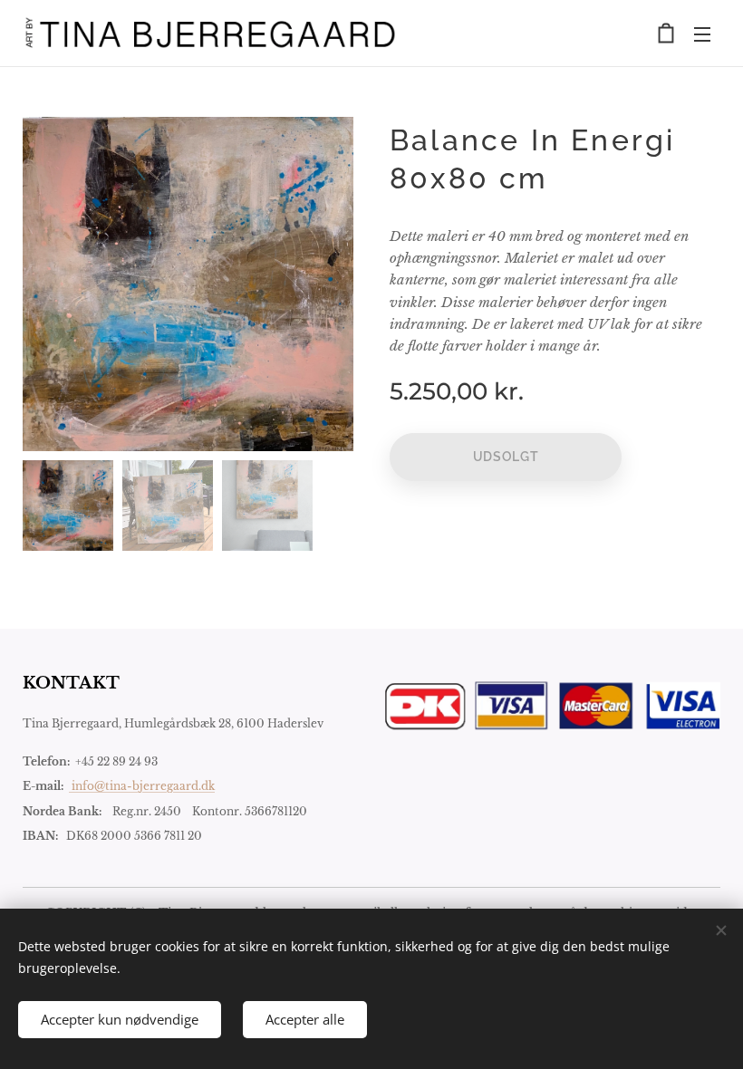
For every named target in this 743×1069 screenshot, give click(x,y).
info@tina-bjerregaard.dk (142, 786)
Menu (702, 33)
